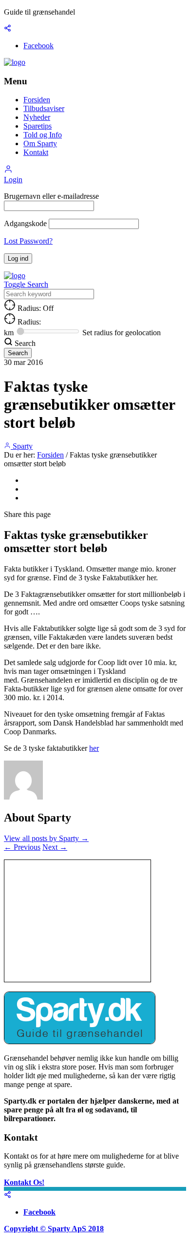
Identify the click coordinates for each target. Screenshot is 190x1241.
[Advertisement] (77, 921)
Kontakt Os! (24, 1182)
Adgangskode (25, 223)
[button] (8, 171)
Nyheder (36, 117)
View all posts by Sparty (46, 838)
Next (54, 847)
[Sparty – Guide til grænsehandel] (14, 62)
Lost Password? (28, 241)
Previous (22, 847)
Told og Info (42, 135)
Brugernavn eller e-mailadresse (51, 196)
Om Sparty (40, 143)
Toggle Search (26, 284)
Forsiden (36, 99)
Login (13, 179)
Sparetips (37, 126)
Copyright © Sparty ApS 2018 (54, 1228)
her (94, 748)
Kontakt (35, 152)
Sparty (22, 446)
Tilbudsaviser (43, 108)
